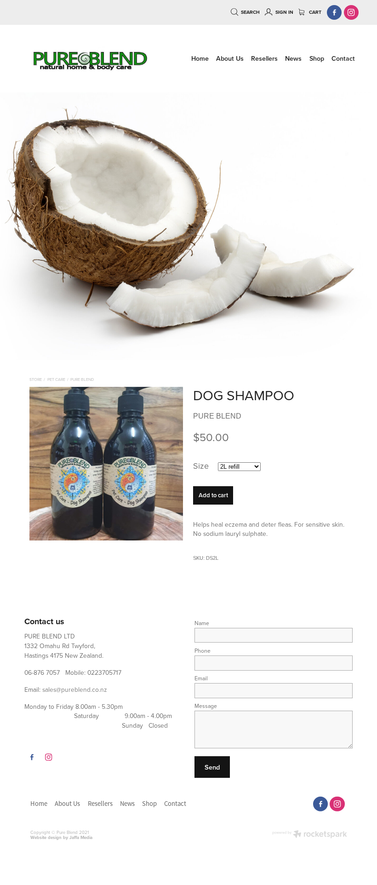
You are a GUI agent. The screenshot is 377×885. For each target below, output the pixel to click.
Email (201, 678)
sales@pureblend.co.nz (74, 689)
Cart (314, 12)
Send (212, 767)
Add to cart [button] (213, 495)
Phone (202, 651)
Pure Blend (82, 379)
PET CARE (56, 379)
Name (201, 623)
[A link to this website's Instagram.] (351, 12)
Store (35, 379)
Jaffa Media (80, 837)
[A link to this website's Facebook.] (334, 12)
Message (205, 706)
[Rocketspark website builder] (309, 835)
